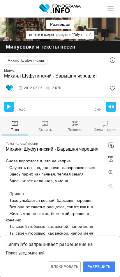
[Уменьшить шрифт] (110, 186)
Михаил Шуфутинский (26, 61)
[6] (112, 88)
